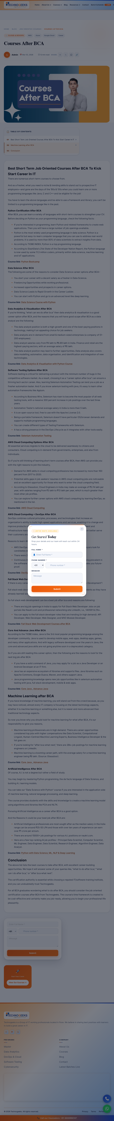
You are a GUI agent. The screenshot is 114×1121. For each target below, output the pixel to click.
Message (36, 571)
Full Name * (37, 550)
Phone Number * (39, 560)
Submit (57, 589)
